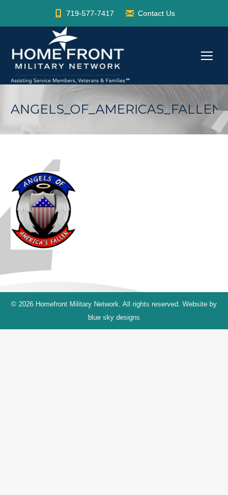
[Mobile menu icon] (206, 55)
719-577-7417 (90, 13)
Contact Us (156, 13)
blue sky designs (114, 317)
